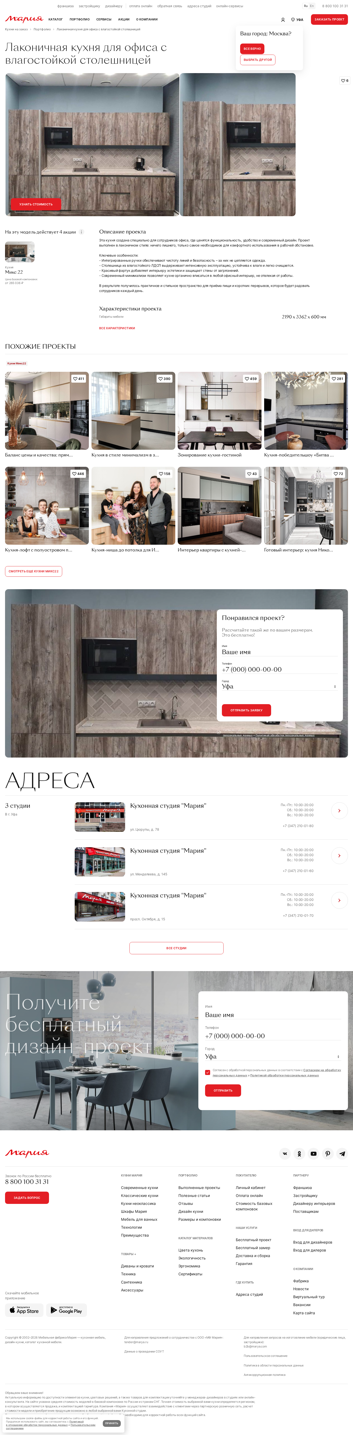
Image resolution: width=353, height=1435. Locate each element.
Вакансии (301, 1304)
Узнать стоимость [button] (36, 204)
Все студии (176, 948)
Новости (301, 1289)
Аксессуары (132, 1290)
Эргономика (189, 1266)
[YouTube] (313, 1154)
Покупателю (246, 1175)
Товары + (128, 1254)
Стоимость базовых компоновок (254, 1206)
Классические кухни (139, 1195)
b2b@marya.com (255, 1346)
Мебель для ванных (139, 1219)
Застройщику (305, 1195)
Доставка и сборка (253, 1255)
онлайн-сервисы (229, 6)
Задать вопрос (27, 1198)
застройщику (89, 6)
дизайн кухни (14, 1342)
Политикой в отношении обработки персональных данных (45, 1423)
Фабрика (301, 1281)
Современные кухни (139, 1187)
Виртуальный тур (309, 1297)
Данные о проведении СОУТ (144, 1351)
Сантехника (131, 1282)
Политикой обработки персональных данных (285, 735)
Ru (306, 6)
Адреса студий (249, 1294)
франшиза (65, 6)
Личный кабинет (251, 1187)
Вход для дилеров (308, 1230)
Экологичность (192, 1258)
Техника (128, 1274)
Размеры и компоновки (199, 1219)
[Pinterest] (328, 1154)
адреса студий (199, 6)
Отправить (223, 1090)
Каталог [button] (56, 19)
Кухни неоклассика (138, 1203)
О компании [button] (147, 19)
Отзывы (185, 1203)
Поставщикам (306, 1211)
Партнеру (301, 1175)
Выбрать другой (258, 60)
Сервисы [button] (104, 19)
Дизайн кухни (190, 1211)
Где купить (245, 1282)
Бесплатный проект (253, 1240)
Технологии (131, 1227)
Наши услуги (246, 1228)
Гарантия (244, 1263)
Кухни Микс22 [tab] (16, 363)
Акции (123, 19)
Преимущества (135, 1235)
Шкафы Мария (134, 1211)
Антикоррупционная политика (265, 1375)
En (312, 6)
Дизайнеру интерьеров (314, 1203)
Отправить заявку (246, 710)
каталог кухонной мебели (43, 1342)
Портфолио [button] (80, 19)
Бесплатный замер (253, 1247)
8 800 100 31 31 (335, 6)
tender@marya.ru (136, 1342)
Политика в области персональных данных (274, 1365)
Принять (111, 1423)
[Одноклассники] (299, 1154)
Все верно (252, 49)
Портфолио (187, 1175)
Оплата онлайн (249, 1195)
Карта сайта (304, 1313)
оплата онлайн (140, 6)
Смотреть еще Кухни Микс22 (34, 571)
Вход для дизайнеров (312, 1242)
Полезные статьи (194, 1195)
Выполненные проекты (199, 1187)
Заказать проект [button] (329, 19)
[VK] (285, 1154)
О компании (303, 1269)
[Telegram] (342, 1154)
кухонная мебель (93, 1337)
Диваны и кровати (137, 1266)
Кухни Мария (131, 1175)
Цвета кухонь (190, 1250)
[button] (297, 19)
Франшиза (302, 1187)
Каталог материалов (195, 1238)
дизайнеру (113, 6)
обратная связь (169, 6)
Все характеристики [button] (117, 328)
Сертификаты (190, 1274)
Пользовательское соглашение (265, 1356)
